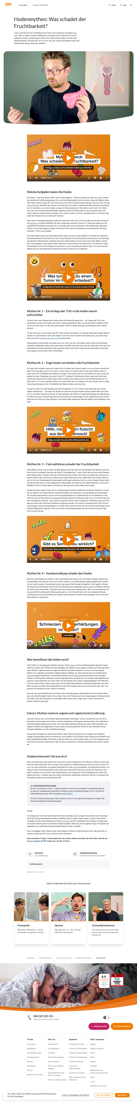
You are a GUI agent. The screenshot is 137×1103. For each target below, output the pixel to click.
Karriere (30, 1062)
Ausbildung (31, 1066)
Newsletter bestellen (56, 1057)
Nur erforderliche (104, 1095)
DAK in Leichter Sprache (57, 1080)
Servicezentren (53, 1062)
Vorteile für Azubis (76, 1062)
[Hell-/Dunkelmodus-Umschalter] (106, 1017)
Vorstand (51, 1053)
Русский (93, 1066)
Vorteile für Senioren (77, 1073)
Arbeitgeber (31, 1049)
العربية (92, 1082)
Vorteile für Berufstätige (78, 1053)
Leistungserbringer (34, 1053)
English (93, 1044)
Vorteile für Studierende (78, 1057)
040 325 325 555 (43, 1016)
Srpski (92, 1057)
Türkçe (92, 1077)
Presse (30, 1070)
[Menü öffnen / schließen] (131, 5)
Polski (92, 1053)
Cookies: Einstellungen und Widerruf (75, 1095)
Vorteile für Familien (76, 1044)
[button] (8, 5)
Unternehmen (53, 1044)
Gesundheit (31, 1044)
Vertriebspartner (33, 1057)
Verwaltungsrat (53, 1049)
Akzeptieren (122, 1095)
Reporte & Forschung (35, 1075)
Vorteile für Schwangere (78, 1049)
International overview (98, 1086)
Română (93, 1062)
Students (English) (97, 1049)
